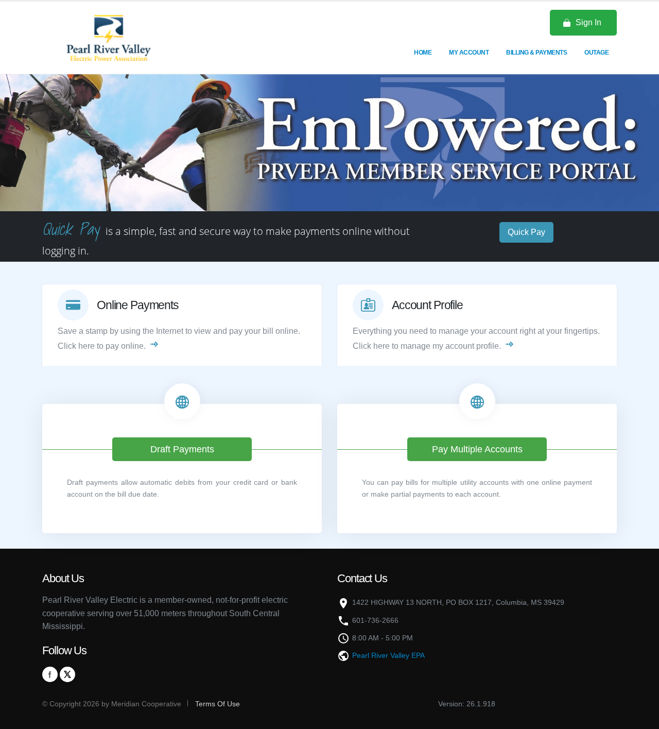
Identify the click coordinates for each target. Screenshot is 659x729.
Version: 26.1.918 (466, 704)
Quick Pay (526, 232)
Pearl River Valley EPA (388, 655)
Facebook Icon (50, 674)
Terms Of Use (216, 704)
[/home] (108, 37)
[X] (67, 674)
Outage (596, 52)
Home (422, 52)
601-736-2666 (375, 620)
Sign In (588, 22)
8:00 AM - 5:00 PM (382, 638)
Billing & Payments (536, 52)
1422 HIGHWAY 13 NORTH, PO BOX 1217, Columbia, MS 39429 (458, 602)
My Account (469, 52)
